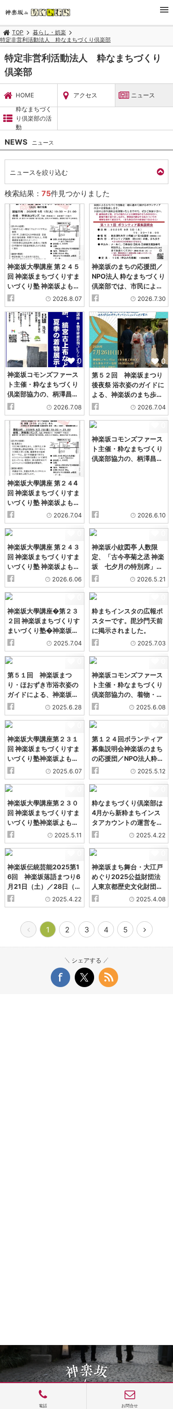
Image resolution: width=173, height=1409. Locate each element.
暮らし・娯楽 (49, 32)
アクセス (85, 95)
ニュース (143, 95)
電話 (43, 1405)
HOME (25, 95)
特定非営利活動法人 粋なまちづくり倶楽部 (55, 39)
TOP (18, 32)
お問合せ (129, 1405)
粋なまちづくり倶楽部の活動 (34, 118)
